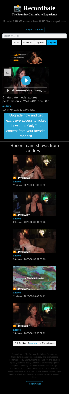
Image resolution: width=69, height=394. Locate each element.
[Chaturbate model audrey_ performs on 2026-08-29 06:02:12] (34, 315)
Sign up (39, 29)
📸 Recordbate (34, 8)
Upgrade (52, 42)
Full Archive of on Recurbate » (34, 343)
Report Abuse (34, 383)
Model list (27, 42)
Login (29, 29)
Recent (16, 42)
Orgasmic (40, 42)
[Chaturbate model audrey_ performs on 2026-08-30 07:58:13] (34, 241)
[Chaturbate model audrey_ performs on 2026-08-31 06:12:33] (34, 166)
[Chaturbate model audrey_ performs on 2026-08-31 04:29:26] (34, 203)
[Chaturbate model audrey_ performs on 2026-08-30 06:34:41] (34, 278)
